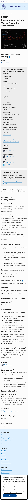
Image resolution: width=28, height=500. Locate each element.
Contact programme (6, 469)
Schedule (3, 451)
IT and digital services (7, 441)
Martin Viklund (10, 151)
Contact (3, 444)
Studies (3, 435)
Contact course (5, 472)
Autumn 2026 (5, 62)
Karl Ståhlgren (9, 165)
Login (25, 1)
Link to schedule (7, 135)
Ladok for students (6, 463)
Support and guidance (7, 438)
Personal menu (5, 460)
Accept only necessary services (13, 492)
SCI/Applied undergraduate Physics (10, 411)
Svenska (18, 6)
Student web (4, 1)
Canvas (3, 454)
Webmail (3, 457)
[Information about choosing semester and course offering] (9, 57)
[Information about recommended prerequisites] (22, 281)
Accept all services (9, 495)
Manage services (9, 488)
